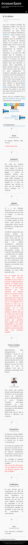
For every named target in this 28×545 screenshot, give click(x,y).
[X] (12, 107)
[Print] (17, 104)
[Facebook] (22, 104)
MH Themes (9, 543)
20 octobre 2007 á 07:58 (14, 486)
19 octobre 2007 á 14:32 (14, 431)
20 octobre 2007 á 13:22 (14, 528)
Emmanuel (14, 159)
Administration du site (18, 543)
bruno (14, 135)
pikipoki (14, 203)
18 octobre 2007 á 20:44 (14, 137)
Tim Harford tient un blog (15, 98)
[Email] (20, 104)
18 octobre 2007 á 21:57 (14, 161)
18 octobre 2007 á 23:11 (14, 346)
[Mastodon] (11, 104)
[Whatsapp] (8, 104)
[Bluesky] (5, 104)
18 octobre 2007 (9, 19)
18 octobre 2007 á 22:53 (14, 205)
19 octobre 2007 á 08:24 (14, 386)
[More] (15, 107)
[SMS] (14, 104)
